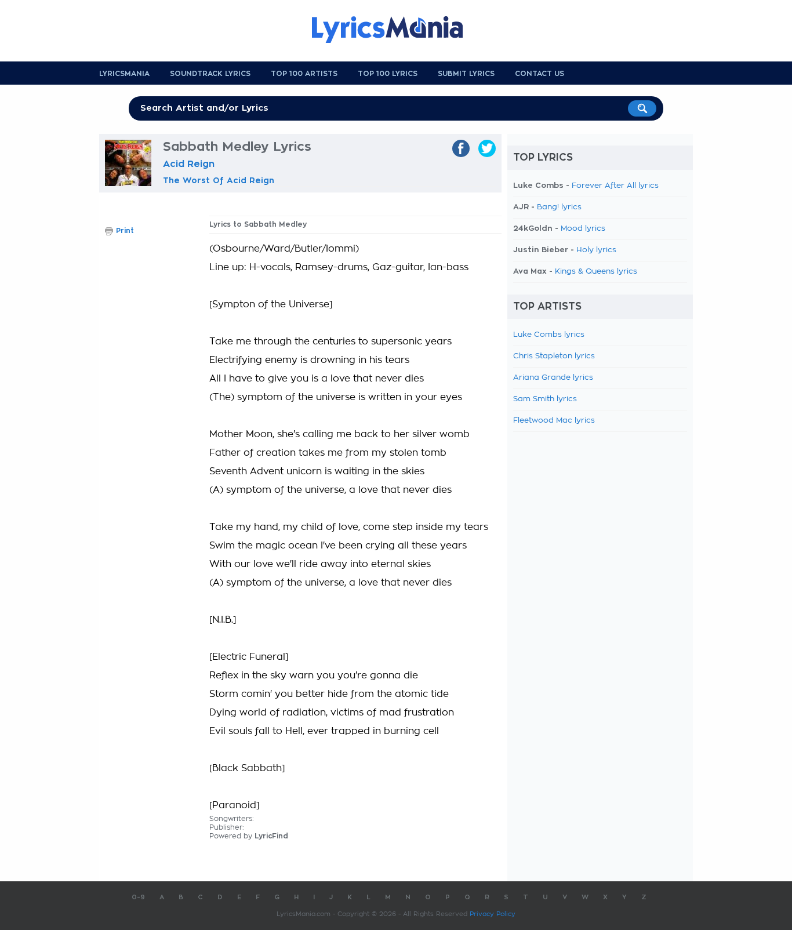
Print (125, 230)
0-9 (138, 897)
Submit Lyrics (466, 73)
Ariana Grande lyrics (553, 378)
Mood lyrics (583, 228)
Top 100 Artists (304, 73)
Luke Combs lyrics (548, 335)
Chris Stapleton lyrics (554, 356)
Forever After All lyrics (615, 186)
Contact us (539, 73)
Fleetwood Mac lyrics (554, 420)
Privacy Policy (492, 914)
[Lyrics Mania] (396, 29)
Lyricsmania (124, 73)
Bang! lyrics (559, 207)
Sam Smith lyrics (545, 399)
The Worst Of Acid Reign (218, 180)
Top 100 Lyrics (387, 73)
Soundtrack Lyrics (210, 73)
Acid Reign (189, 164)
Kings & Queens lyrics (596, 271)
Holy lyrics (596, 250)
